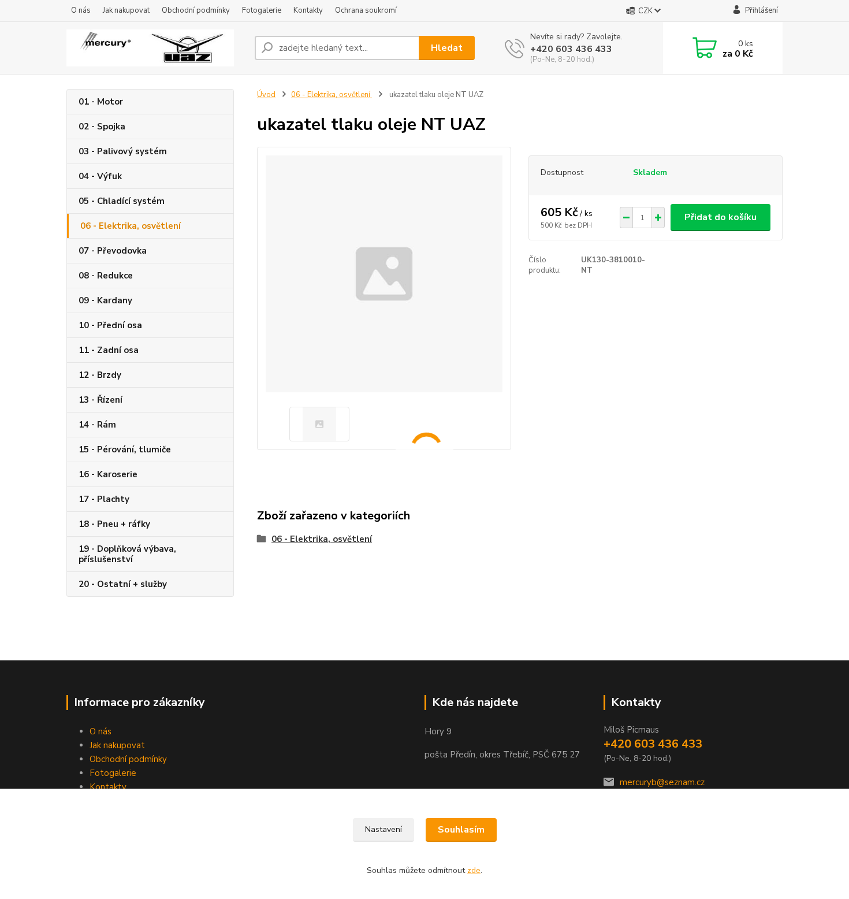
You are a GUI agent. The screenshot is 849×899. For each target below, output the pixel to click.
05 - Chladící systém (122, 201)
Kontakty (308, 10)
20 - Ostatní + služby (123, 584)
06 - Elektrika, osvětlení (130, 226)
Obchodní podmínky (196, 10)
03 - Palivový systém (123, 151)
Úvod (266, 95)
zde (474, 870)
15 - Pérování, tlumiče (125, 449)
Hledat (447, 48)
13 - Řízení (100, 400)
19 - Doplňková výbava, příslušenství (127, 554)
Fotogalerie (261, 10)
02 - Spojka (102, 126)
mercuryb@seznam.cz (662, 782)
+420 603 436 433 (571, 49)
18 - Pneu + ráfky (114, 524)
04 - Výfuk (100, 176)
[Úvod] (155, 47)
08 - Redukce (106, 275)
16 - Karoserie (108, 474)
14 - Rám (97, 424)
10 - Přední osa (110, 325)
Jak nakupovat (126, 10)
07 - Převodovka (113, 251)
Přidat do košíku (720, 217)
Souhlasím (461, 829)
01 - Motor (101, 101)
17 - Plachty (104, 499)
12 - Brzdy (100, 375)
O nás (81, 10)
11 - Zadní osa (109, 350)
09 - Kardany (105, 300)
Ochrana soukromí (366, 10)
